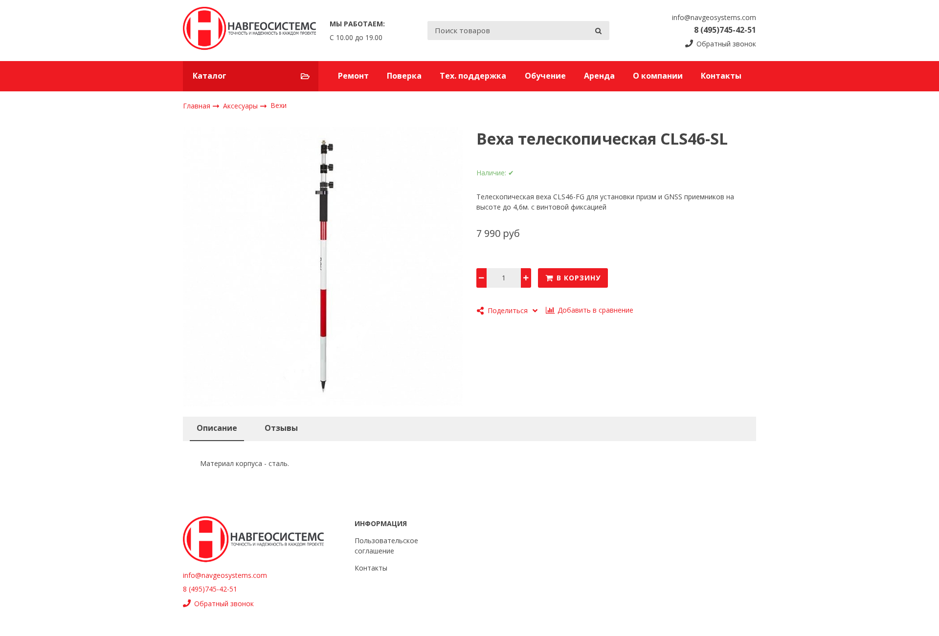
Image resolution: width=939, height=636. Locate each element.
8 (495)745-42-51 (725, 29)
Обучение (545, 75)
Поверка (404, 75)
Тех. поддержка (473, 75)
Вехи (278, 105)
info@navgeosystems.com (714, 17)
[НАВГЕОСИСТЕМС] (249, 30)
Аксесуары (241, 105)
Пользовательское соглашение (386, 545)
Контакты (721, 75)
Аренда (599, 75)
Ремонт (353, 75)
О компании (658, 75)
